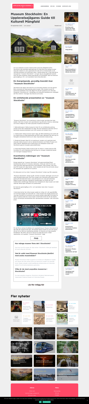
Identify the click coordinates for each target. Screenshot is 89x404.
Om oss (52, 6)
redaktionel (58, 25)
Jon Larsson (27, 25)
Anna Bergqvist (69, 24)
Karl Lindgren (68, 47)
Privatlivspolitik (46, 401)
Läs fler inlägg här (36, 285)
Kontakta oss (66, 6)
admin (66, 66)
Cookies (58, 6)
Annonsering (45, 6)
